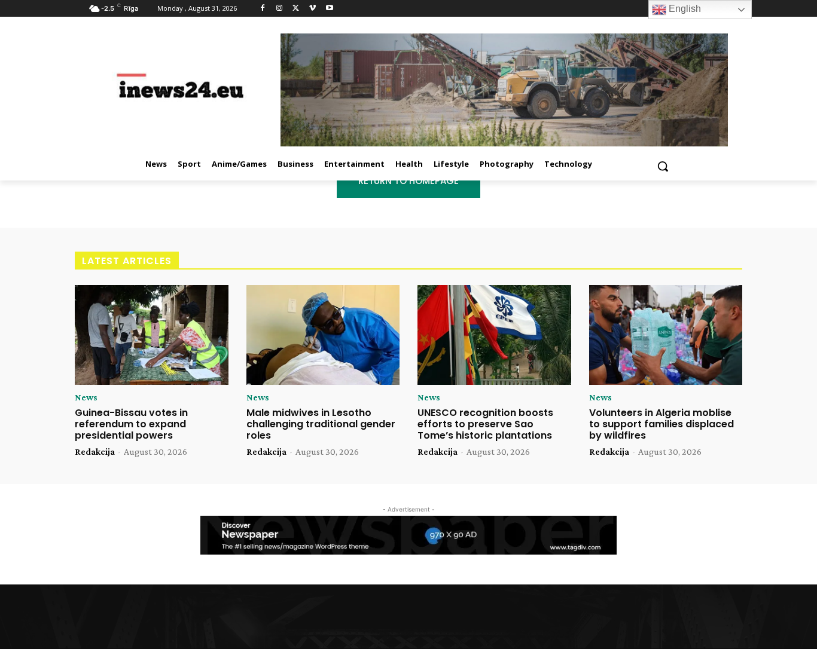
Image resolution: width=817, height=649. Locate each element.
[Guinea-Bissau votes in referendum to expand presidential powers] (151, 335)
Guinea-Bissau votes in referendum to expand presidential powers (131, 424)
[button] (662, 166)
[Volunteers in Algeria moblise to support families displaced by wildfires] (666, 335)
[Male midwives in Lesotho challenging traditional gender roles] (323, 335)
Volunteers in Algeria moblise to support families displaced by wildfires (661, 424)
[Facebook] (263, 9)
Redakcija (95, 451)
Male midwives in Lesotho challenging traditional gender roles (320, 424)
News (86, 397)
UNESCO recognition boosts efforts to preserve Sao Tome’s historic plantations (485, 424)
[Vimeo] (312, 9)
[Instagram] (279, 9)
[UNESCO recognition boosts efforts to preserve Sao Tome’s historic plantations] (494, 335)
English (683, 9)
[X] (296, 9)
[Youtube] (329, 9)
